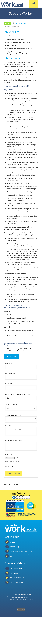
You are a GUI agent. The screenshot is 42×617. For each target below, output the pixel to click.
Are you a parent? (11, 405)
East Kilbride (28, 551)
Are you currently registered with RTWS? (18, 394)
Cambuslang (14, 551)
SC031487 (27, 597)
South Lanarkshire (21, 23)
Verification (9, 466)
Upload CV (11, 455)
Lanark (21, 551)
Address (8, 425)
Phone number (10, 373)
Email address (9, 384)
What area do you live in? (13, 415)
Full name (8, 363)
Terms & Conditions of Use (16, 599)
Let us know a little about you (14, 440)
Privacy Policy (29, 599)
